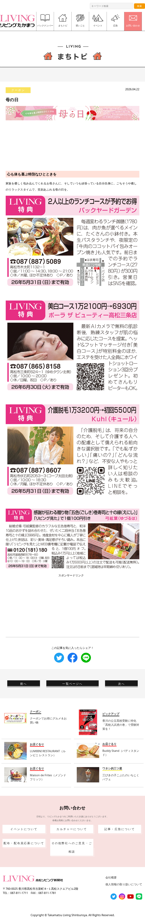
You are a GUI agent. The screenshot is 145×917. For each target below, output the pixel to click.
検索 (139, 6)
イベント (97, 25)
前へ (23, 684)
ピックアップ (110, 714)
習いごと (80, 25)
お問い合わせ (133, 25)
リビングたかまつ (18, 21)
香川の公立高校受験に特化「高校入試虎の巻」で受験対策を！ (120, 725)
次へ (121, 684)
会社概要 (111, 877)
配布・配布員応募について (24, 843)
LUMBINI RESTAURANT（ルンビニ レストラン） (48, 753)
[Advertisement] (72, 145)
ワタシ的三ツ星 (112, 768)
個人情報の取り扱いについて (123, 884)
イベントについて (23, 829)
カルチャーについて (71, 829)
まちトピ (62, 25)
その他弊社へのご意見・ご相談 (71, 847)
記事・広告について (119, 829)
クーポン (18, 90)
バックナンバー (45, 25)
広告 (115, 25)
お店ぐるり (37, 744)
